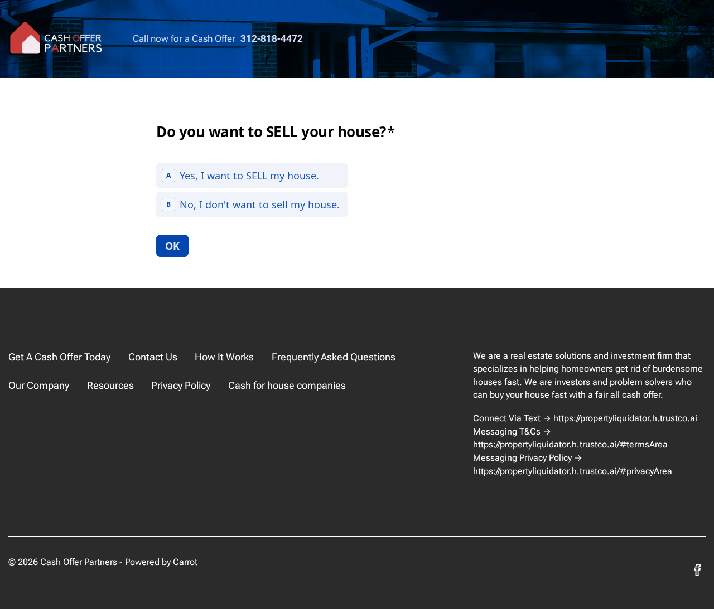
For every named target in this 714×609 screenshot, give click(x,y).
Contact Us (152, 357)
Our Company (38, 385)
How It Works (224, 357)
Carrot (185, 562)
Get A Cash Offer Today (59, 357)
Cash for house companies (287, 385)
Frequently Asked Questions (333, 357)
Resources (110, 385)
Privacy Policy (180, 385)
